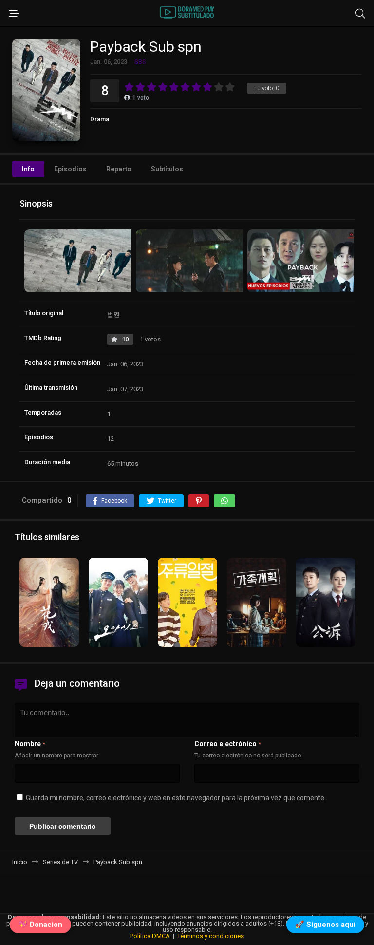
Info (28, 169)
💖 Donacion (40, 926)
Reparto (118, 169)
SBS (140, 61)
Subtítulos (167, 169)
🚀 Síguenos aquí (325, 926)
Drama (99, 119)
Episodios (70, 169)
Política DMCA (150, 936)
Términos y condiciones (210, 936)
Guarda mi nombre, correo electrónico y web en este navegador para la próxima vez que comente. (176, 798)
